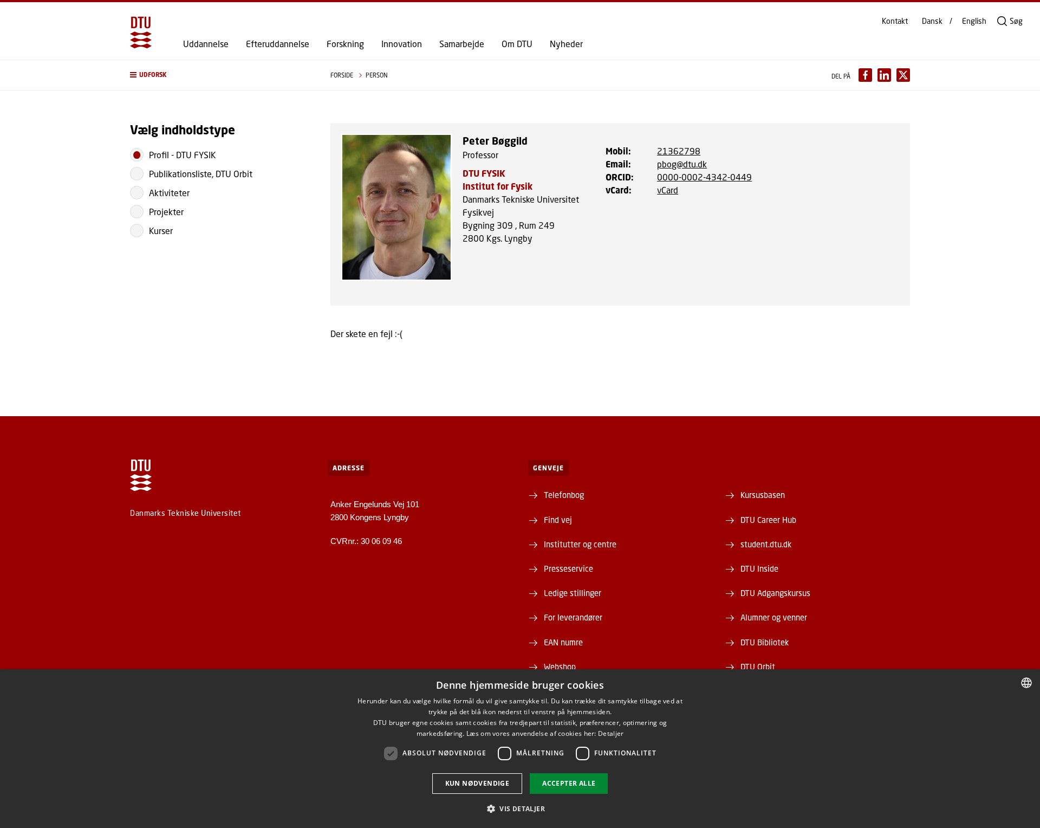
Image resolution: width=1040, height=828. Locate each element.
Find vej (558, 520)
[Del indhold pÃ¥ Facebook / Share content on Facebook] (865, 75)
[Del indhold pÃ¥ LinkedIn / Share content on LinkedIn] (884, 75)
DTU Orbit (757, 666)
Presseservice (568, 568)
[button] (219, 75)
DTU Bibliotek (764, 642)
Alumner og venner (773, 617)
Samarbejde (461, 44)
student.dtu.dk (765, 544)
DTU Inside (759, 568)
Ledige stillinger (572, 593)
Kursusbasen (762, 495)
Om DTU (517, 44)
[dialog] (520, 748)
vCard (667, 190)
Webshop (560, 666)
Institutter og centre (580, 544)
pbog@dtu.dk (682, 164)
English (974, 21)
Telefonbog (564, 495)
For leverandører (573, 617)
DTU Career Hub (768, 520)
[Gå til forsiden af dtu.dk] (141, 32)
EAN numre (563, 642)
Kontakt (895, 21)
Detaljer (610, 733)
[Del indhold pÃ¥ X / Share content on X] (903, 75)
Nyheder (566, 44)
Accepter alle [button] (568, 783)
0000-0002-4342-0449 (704, 177)
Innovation (401, 44)
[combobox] (1026, 682)
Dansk (932, 21)
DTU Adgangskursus (775, 593)
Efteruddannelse (277, 44)
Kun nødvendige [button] (477, 783)
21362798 (678, 151)
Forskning (345, 44)
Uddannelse (206, 44)
